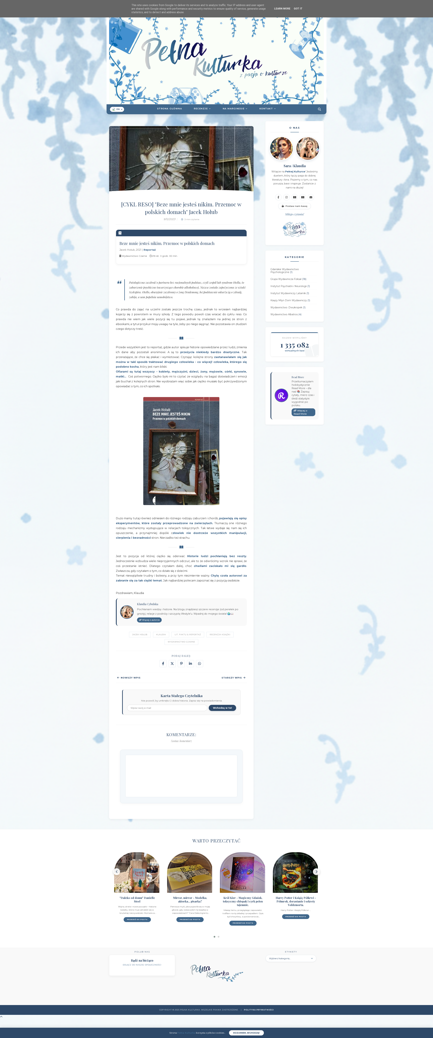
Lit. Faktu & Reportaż (188, 634)
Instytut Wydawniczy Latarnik (288, 293)
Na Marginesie (234, 108)
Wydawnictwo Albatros (284, 314)
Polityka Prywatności (259, 1010)
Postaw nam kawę (296, 206)
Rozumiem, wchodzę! (246, 1033)
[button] (214, 936)
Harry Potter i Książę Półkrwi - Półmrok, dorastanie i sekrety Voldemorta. (243, 901)
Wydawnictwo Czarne (181, 642)
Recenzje (201, 108)
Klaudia (161, 634)
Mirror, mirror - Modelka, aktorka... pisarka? (137, 899)
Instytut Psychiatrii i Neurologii (288, 286)
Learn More (282, 8)
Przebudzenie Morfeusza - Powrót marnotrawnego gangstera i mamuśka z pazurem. (296, 903)
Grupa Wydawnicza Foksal (285, 279)
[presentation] (116, 871)
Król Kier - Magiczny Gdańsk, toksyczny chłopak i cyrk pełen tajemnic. (190, 901)
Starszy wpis (232, 677)
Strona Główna (169, 108)
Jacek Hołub (139, 634)
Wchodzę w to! (222, 708)
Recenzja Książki (220, 634)
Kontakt (266, 108)
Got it (298, 8)
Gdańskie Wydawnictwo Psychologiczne (284, 271)
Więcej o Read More (300, 412)
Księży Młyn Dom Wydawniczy (288, 300)
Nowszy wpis (131, 677)
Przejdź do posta (137, 919)
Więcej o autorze (151, 620)
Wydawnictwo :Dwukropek (286, 307)
